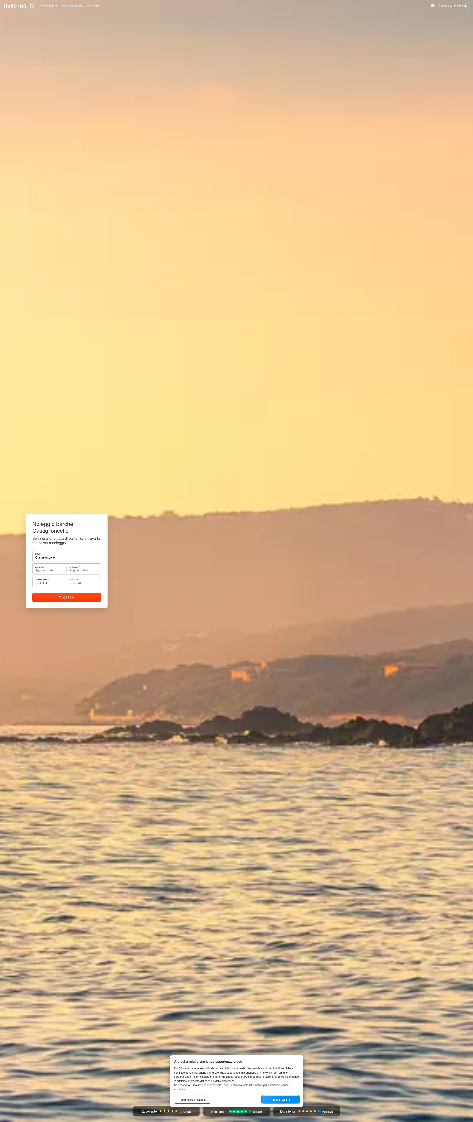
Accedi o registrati (452, 6)
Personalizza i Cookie (192, 1099)
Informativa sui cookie (229, 1076)
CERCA (68, 597)
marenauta (19, 5)
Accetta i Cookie (280, 1099)
